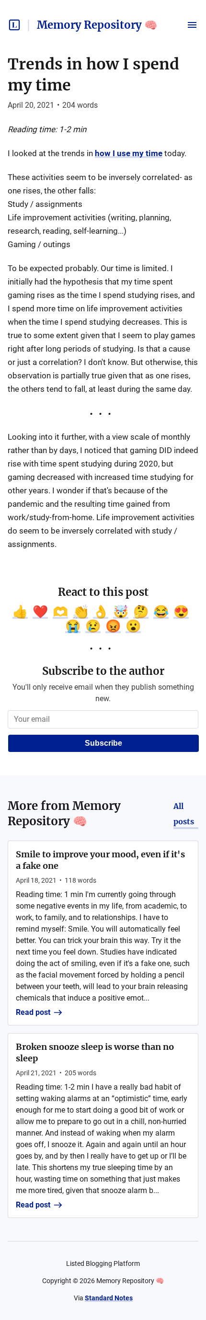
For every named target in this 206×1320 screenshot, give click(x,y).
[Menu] (192, 25)
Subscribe (103, 743)
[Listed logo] (14, 25)
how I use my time (128, 153)
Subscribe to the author (103, 671)
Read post (33, 1012)
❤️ (40, 611)
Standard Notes (109, 1298)
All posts (183, 813)
